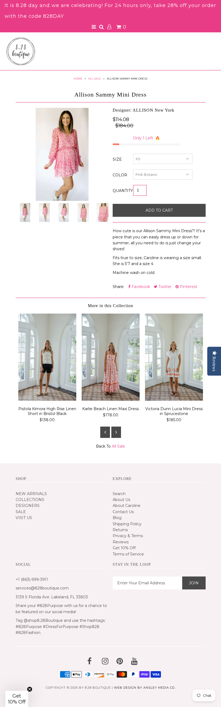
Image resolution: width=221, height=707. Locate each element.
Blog (117, 517)
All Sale (94, 78)
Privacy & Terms (128, 535)
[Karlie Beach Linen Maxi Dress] (111, 399)
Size (117, 159)
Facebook (140, 286)
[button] (16, 699)
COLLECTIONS (30, 499)
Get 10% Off (124, 547)
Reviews (121, 542)
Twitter (164, 286)
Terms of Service (128, 554)
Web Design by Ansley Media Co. (144, 687)
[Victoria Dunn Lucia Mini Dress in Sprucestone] (174, 399)
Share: (118, 286)
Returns (120, 529)
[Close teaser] (29, 689)
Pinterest (188, 286)
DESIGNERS (28, 505)
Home (78, 78)
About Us (121, 499)
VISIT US (24, 517)
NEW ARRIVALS (31, 493)
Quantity (123, 190)
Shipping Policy (127, 523)
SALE (21, 511)
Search (119, 493)
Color (120, 175)
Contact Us (123, 511)
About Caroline (126, 505)
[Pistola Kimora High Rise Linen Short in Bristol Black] (47, 399)
